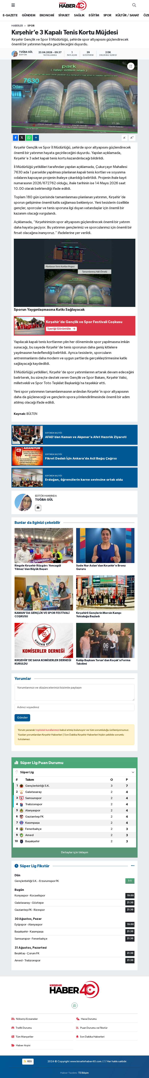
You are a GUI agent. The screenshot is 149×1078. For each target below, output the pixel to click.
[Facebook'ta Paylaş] (15, 138)
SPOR (107, 15)
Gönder (22, 717)
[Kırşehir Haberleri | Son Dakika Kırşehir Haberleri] (72, 5)
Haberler (17, 25)
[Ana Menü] (13, 5)
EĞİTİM (94, 15)
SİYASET (64, 15)
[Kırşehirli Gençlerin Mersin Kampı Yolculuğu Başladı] (105, 592)
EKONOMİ (47, 15)
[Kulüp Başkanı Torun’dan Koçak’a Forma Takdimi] (105, 640)
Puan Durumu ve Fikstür (94, 1027)
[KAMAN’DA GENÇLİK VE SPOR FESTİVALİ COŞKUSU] (44, 592)
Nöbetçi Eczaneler (27, 1019)
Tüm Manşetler (24, 1036)
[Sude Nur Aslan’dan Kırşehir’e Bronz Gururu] (105, 545)
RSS (29, 1061)
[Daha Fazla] (36, 138)
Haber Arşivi (23, 1045)
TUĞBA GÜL (44, 499)
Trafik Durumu (24, 1027)
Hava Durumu (89, 1019)
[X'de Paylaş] (22, 138)
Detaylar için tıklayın (74, 852)
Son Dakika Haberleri (92, 1036)
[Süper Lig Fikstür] (132, 866)
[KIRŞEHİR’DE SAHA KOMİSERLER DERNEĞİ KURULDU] (44, 640)
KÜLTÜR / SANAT (127, 15)
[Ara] (134, 5)
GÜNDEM (28, 15)
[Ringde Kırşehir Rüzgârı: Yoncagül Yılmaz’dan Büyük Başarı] (44, 545)
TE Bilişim (83, 1072)
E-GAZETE (10, 15)
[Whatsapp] (75, 1006)
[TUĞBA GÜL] (23, 502)
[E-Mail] (38, 508)
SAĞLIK (79, 15)
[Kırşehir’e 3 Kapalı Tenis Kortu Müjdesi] (74, 96)
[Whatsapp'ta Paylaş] (29, 138)
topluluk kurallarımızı (47, 730)
